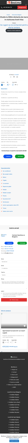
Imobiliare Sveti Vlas (14, 404)
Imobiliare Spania (14, 419)
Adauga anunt (14, 377)
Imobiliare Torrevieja (14, 424)
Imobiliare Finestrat (14, 427)
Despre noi (14, 369)
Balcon (4, 177)
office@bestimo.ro (8, 253)
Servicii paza (6, 202)
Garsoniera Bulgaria (16, 14)
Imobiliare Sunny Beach (14, 402)
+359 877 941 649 (8, 248)
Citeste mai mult (14, 439)
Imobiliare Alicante (14, 422)
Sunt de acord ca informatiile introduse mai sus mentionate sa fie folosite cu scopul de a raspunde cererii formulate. (14, 295)
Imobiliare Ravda (14, 409)
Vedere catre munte (8, 211)
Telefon (3, 272)
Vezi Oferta (14, 325)
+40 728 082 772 (7, 7)
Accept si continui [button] (14, 441)
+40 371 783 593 (8, 246)
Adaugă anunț (22, 7)
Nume (2, 259)
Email (2, 265)
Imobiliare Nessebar (14, 412)
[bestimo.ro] (14, 3)
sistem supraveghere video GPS (11, 205)
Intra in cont (14, 374)
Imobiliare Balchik (14, 399)
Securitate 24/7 (7, 199)
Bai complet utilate (7, 174)
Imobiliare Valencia (14, 432)
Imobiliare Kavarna (14, 397)
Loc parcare (6, 183)
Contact (14, 372)
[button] (7, 156)
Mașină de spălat (7, 186)
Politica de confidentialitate (14, 384)
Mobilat (5, 189)
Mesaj (2, 279)
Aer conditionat (7, 171)
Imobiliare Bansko (14, 407)
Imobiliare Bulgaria (14, 394)
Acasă (8, 14)
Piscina (4, 195)
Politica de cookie (14, 379)
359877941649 (10, 251)
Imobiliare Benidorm (14, 429)
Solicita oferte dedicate (14, 30)
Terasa (4, 208)
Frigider (5, 180)
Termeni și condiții (14, 382)
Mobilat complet (7, 192)
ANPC (14, 387)
